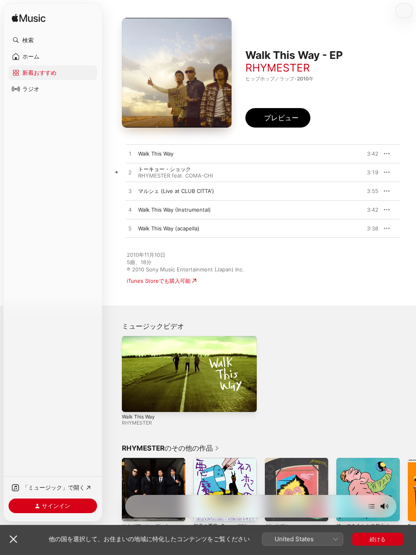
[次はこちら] (372, 506)
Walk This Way (138, 417)
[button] (53, 40)
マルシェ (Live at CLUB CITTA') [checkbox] (176, 191)
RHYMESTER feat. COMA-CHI (175, 175)
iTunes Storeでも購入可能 (159, 281)
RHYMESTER (277, 67)
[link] (170, 448)
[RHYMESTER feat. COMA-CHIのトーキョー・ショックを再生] (130, 172)
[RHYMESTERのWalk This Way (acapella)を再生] (130, 228)
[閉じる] (13, 539)
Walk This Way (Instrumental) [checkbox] (174, 209)
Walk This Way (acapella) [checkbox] (168, 228)
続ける (378, 539)
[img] (29, 18)
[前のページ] (113, 489)
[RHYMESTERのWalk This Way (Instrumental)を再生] (130, 210)
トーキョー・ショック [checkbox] (164, 169)
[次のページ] (408, 489)
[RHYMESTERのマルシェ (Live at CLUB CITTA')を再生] (130, 191)
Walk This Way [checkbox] (155, 153)
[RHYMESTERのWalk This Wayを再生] (130, 154)
